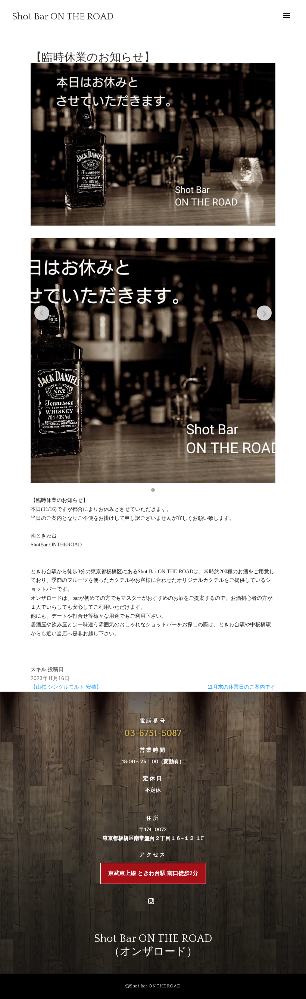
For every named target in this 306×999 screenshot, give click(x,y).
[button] (153, 490)
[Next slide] (264, 312)
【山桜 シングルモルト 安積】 (66, 687)
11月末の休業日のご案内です (241, 687)
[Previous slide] (41, 312)
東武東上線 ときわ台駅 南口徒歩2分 (153, 873)
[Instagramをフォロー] (151, 901)
